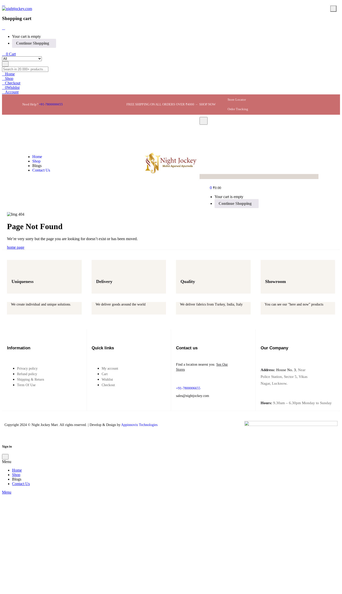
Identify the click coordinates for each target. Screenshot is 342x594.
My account (110, 368)
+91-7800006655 (51, 104)
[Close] (3, 28)
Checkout (108, 385)
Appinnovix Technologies (139, 425)
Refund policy (27, 374)
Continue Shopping (32, 43)
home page (15, 247)
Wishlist (107, 379)
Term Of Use (26, 385)
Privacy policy (27, 368)
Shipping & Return (30, 379)
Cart (105, 374)
